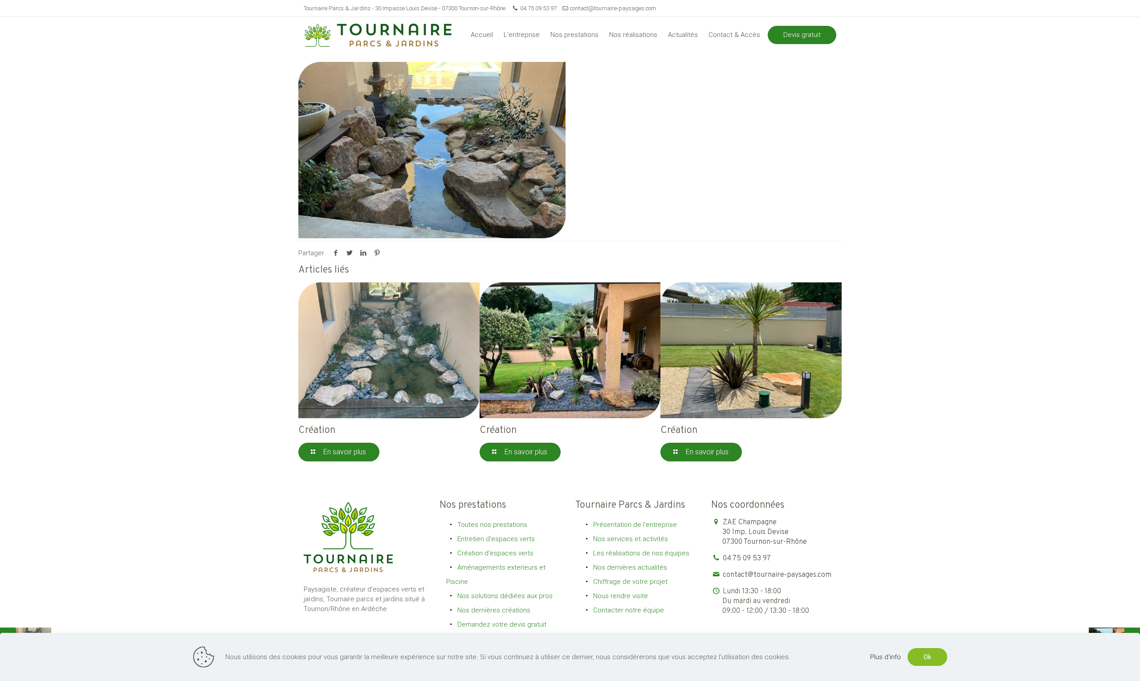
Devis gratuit (802, 35)
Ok (927, 657)
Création (316, 430)
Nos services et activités (630, 539)
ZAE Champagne (764, 532)
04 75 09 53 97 (538, 8)
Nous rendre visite (620, 596)
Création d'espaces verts (495, 553)
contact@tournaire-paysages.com (613, 8)
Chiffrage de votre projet (630, 582)
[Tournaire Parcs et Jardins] (382, 35)
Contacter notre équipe (628, 610)
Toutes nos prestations (492, 525)
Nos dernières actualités (630, 567)
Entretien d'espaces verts (496, 539)
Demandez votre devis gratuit (501, 624)
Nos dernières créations (493, 610)
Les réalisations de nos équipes (641, 553)
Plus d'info (885, 657)
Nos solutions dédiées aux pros (505, 596)
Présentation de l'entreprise (635, 525)
